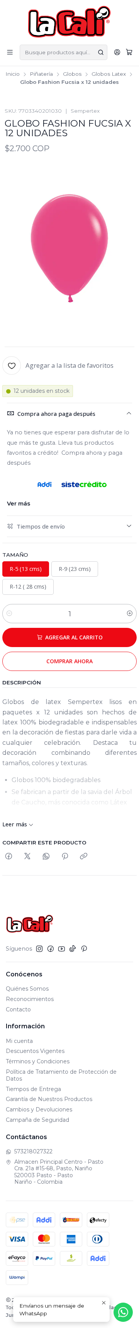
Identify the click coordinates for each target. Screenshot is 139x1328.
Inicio (12, 74)
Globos (72, 74)
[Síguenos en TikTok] (72, 949)
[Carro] (129, 52)
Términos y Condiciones (38, 1061)
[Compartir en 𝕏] (27, 856)
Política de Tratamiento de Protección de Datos (61, 1075)
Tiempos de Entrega (33, 1089)
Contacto (18, 1009)
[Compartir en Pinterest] (64, 856)
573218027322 (33, 1151)
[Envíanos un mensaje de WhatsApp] (123, 1312)
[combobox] (63, 52)
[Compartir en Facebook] (8, 856)
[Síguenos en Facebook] (50, 949)
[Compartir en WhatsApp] (46, 856)
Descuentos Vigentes (35, 1051)
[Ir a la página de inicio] (69, 22)
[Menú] (10, 52)
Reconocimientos (30, 999)
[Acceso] (117, 52)
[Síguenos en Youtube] (61, 949)
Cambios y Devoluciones (39, 1109)
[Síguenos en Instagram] (39, 949)
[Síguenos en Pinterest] (84, 949)
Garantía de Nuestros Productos (49, 1099)
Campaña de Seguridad (37, 1119)
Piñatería (41, 74)
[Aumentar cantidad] (129, 613)
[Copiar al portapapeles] (83, 856)
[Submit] (100, 52)
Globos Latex (109, 74)
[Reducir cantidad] (9, 613)
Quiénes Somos (27, 988)
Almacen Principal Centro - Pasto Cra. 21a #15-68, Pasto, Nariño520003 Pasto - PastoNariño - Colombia (58, 1172)
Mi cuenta (19, 1041)
